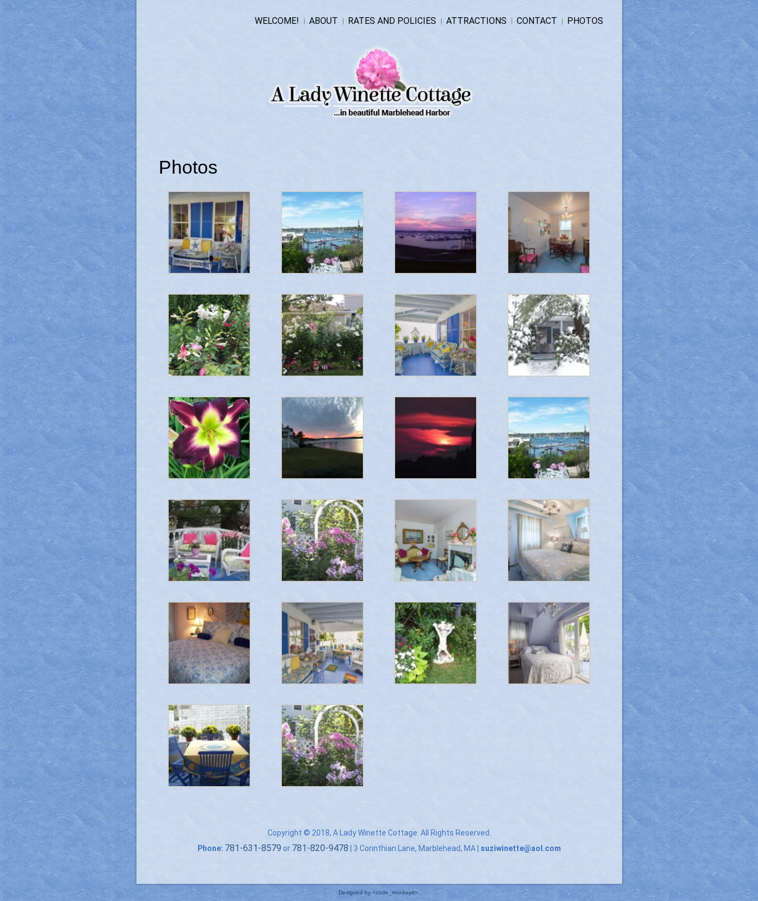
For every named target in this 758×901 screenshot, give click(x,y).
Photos (585, 21)
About (323, 21)
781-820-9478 (320, 848)
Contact (537, 21)
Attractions (476, 21)
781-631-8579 (253, 848)
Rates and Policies (392, 21)
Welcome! (277, 21)
